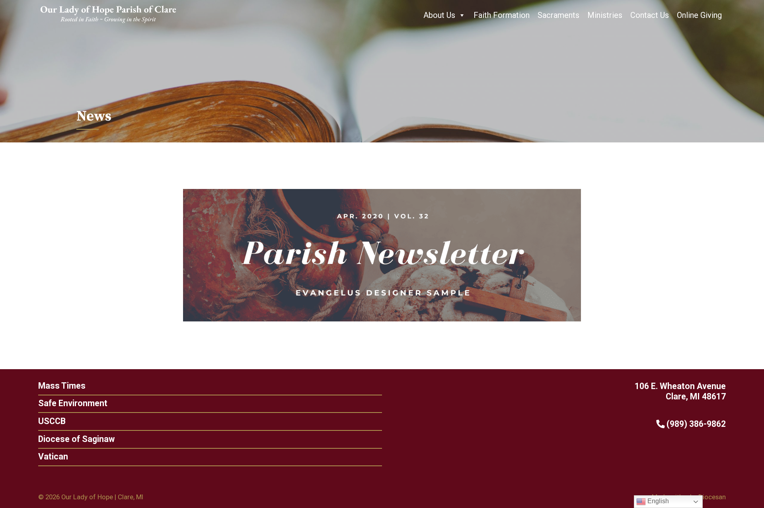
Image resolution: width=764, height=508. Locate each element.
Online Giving (699, 15)
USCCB (52, 421)
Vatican (53, 456)
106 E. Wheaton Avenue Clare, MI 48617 (680, 391)
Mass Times (62, 385)
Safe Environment (72, 403)
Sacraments (558, 15)
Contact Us (649, 15)
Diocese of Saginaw (76, 439)
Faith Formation (502, 15)
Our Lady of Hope (87, 497)
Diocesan (712, 497)
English (657, 501)
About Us (439, 15)
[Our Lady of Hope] (108, 23)
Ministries (604, 15)
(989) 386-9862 (695, 424)
